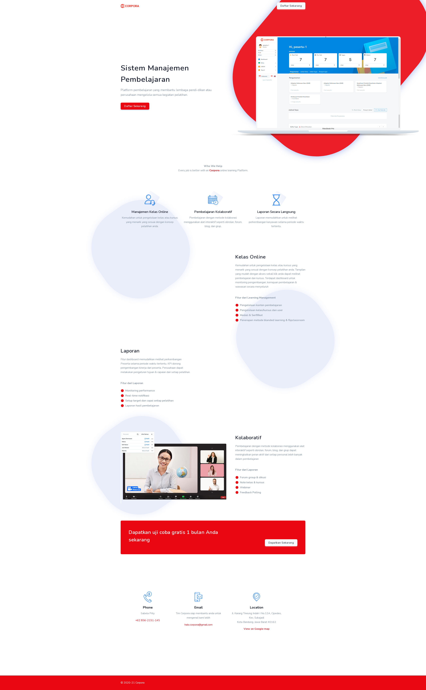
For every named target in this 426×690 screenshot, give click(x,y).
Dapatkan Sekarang (281, 543)
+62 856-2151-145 (147, 620)
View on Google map (256, 629)
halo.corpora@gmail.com (199, 625)
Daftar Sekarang (135, 106)
